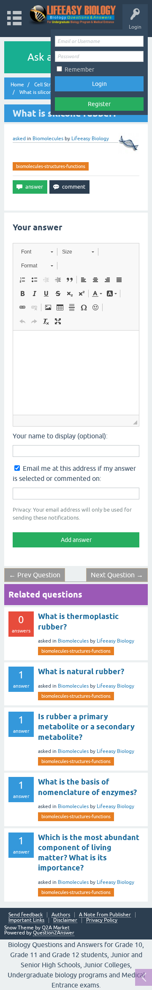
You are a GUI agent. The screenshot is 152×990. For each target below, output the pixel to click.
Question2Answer (53, 933)
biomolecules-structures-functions (50, 166)
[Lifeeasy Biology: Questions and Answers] (73, 14)
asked (19, 138)
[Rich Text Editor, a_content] (76, 373)
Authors (61, 915)
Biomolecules (48, 138)
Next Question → (117, 575)
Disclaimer (65, 920)
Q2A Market (56, 928)
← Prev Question (34, 575)
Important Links (26, 920)
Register (99, 104)
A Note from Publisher (105, 915)
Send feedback (25, 915)
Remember (79, 69)
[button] (36, 252)
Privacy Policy (101, 920)
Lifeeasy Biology (115, 641)
